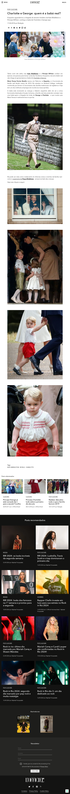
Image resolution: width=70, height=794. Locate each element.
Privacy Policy (44, 766)
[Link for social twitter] (29, 787)
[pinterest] (14, 28)
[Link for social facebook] (33, 787)
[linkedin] (17, 28)
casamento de (23, 179)
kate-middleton (13, 467)
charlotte (30, 467)
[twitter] (19, 28)
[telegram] (25, 28)
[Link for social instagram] (37, 787)
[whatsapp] (22, 28)
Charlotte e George (39, 78)
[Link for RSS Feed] (40, 787)
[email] (8, 28)
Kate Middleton (32, 73)
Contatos (24, 791)
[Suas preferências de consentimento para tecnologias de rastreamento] (67, 791)
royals (22, 467)
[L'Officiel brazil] (35, 2)
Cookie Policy (44, 791)
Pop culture (12, 9)
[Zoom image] (35, 137)
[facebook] (11, 28)
